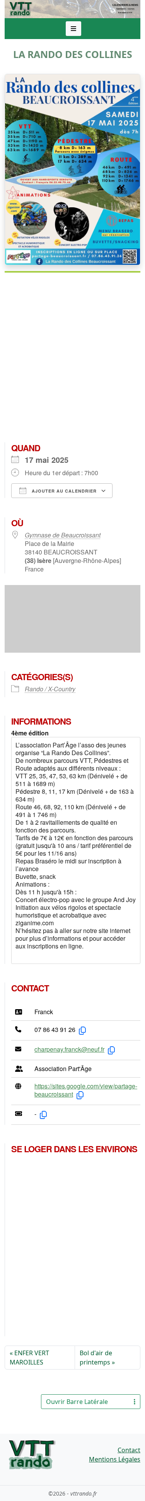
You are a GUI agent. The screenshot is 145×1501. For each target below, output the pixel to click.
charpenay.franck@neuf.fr (69, 1049)
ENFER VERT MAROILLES (29, 1357)
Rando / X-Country (50, 688)
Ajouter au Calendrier (63, 491)
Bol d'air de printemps (96, 1357)
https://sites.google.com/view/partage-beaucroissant (85, 1089)
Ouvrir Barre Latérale (77, 1401)
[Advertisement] (72, 360)
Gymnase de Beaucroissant (63, 534)
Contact (129, 1450)
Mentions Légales (114, 1459)
